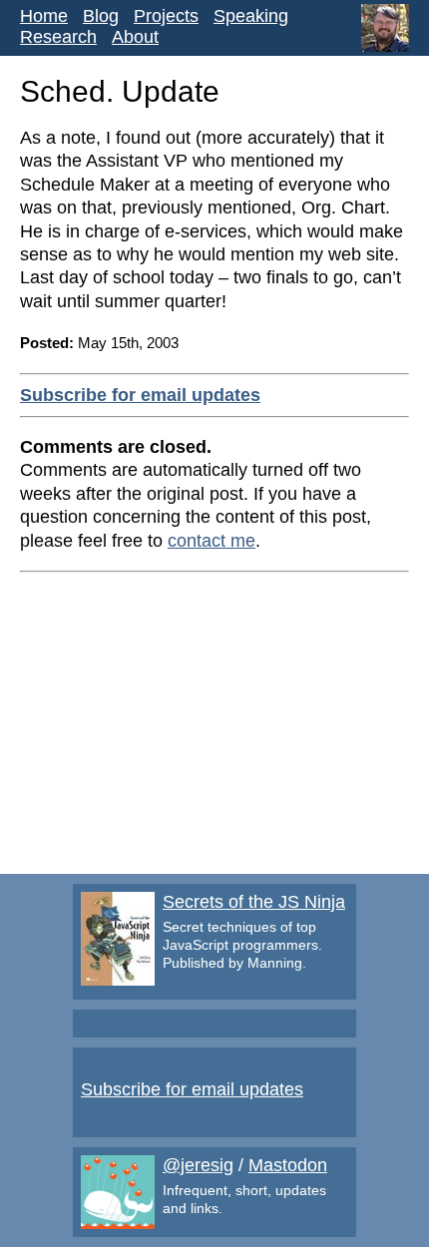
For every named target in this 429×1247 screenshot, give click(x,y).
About (135, 37)
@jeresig (198, 1165)
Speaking (251, 16)
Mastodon (287, 1165)
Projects (166, 16)
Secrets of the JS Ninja (254, 902)
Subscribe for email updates (140, 395)
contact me (211, 541)
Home (44, 16)
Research (58, 37)
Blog (101, 16)
